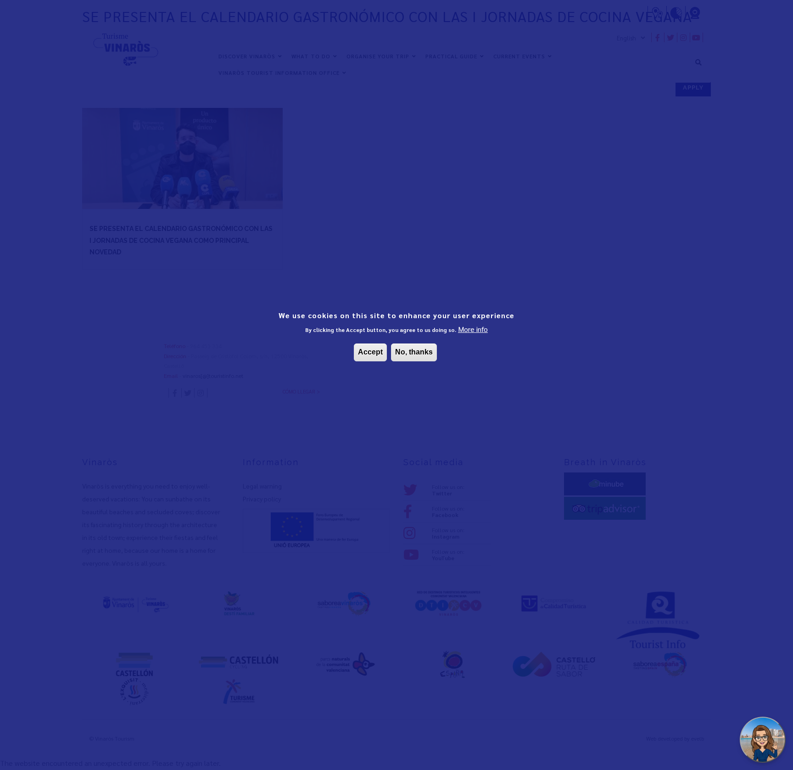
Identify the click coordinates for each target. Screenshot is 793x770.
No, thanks (414, 352)
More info (473, 329)
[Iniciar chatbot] (763, 740)
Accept (370, 352)
